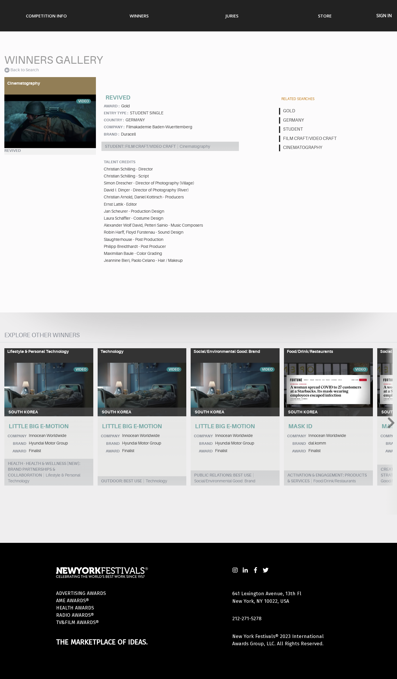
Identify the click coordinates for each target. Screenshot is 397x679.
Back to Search (24, 69)
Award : (111, 106)
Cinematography (302, 147)
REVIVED (12, 150)
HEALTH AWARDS (75, 608)
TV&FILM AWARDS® (77, 622)
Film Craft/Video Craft (310, 138)
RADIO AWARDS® (75, 615)
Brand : (111, 134)
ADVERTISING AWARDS (81, 593)
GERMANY (293, 120)
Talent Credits (119, 162)
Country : (114, 120)
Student (293, 129)
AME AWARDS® (72, 601)
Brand (19, 443)
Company (17, 436)
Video (83, 101)
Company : (114, 127)
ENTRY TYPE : (116, 113)
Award (19, 451)
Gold (289, 111)
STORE (325, 16)
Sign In (384, 15)
